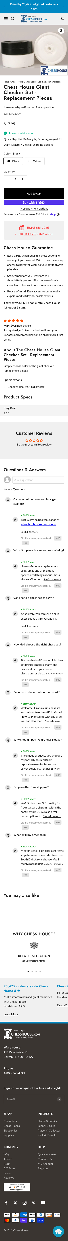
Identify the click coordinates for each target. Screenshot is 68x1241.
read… (40, 721)
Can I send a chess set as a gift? (33, 597)
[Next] (63, 6)
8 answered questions (17, 107)
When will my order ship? (29, 834)
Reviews (9, 1177)
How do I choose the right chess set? (37, 644)
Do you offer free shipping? (31, 787)
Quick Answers (47, 1154)
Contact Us (45, 1159)
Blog (7, 1163)
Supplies (9, 1135)
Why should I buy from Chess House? (37, 739)
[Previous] (4, 6)
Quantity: (9, 171)
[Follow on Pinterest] (33, 1202)
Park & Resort (46, 1135)
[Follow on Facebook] (6, 1202)
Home (6, 82)
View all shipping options (37, 144)
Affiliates (9, 1168)
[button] (57, 538)
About (8, 1159)
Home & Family (47, 1121)
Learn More (11, 1014)
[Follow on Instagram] (24, 1202)
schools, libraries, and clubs (38, 524)
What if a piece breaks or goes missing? (38, 550)
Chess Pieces (12, 1125)
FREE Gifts (30, 233)
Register (43, 1168)
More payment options (34, 208)
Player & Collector (49, 1130)
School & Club (46, 1125)
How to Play (28, 716)
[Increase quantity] (22, 179)
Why (6, 1154)
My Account (45, 1163)
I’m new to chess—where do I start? (36, 692)
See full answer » (29, 531)
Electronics (11, 1130)
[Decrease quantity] (8, 179)
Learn (7, 1173)
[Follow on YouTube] (43, 1202)
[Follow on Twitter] (15, 1202)
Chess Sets (10, 1121)
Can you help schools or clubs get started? (34, 501)
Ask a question (45, 107)
